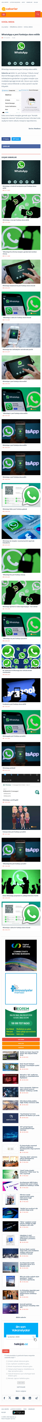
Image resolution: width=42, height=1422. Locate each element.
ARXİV (23, 2)
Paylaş (6, 139)
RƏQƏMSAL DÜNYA (16, 27)
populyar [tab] (21, 1043)
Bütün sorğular (21, 1391)
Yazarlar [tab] (21, 1047)
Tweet (17, 139)
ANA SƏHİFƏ (5, 2)
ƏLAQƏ (36, 2)
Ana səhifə (5, 27)
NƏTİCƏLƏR (21, 1387)
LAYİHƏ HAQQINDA (15, 2)
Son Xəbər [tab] (21, 1039)
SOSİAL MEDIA (28, 27)
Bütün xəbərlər (21, 1317)
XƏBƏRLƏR (29, 2)
